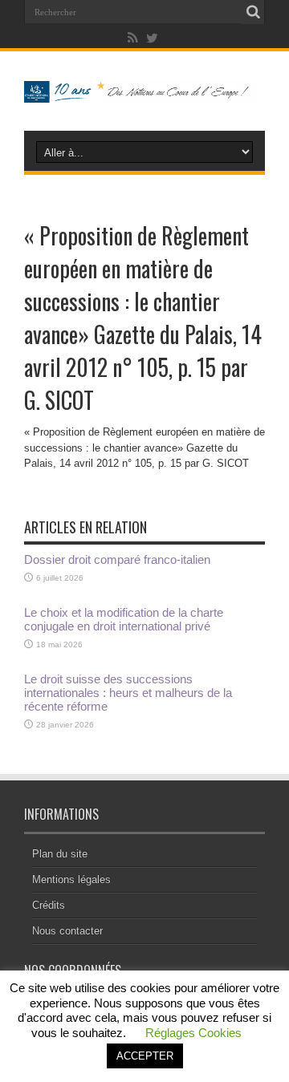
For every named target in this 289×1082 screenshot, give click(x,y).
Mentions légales (71, 879)
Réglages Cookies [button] (193, 1032)
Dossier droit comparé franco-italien (117, 559)
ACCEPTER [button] (144, 1056)
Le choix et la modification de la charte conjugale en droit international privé (123, 619)
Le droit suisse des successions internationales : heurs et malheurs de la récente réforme (128, 692)
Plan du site (60, 854)
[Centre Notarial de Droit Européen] (144, 90)
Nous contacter (67, 931)
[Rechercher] (253, 12)
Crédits (48, 905)
